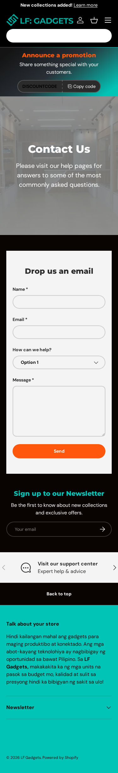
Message (22, 380)
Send (59, 451)
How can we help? (32, 349)
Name (19, 289)
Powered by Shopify (60, 757)
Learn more (86, 5)
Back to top (59, 594)
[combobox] (59, 36)
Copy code (84, 86)
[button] (94, 20)
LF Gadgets (31, 757)
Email (18, 319)
